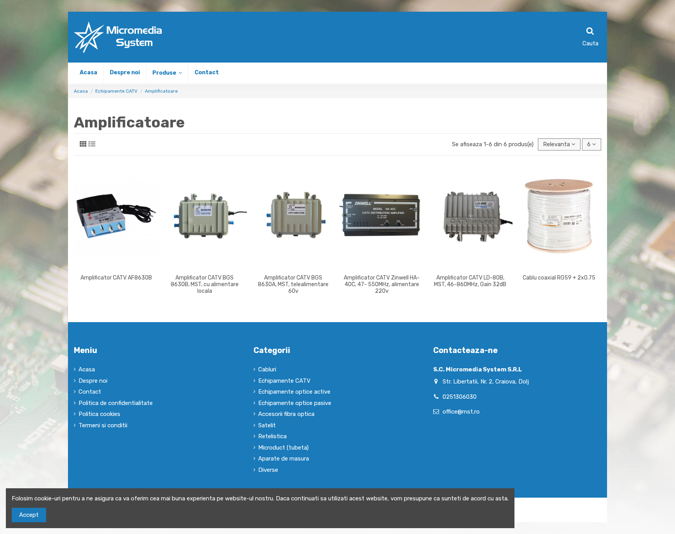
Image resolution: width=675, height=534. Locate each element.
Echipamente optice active (294, 391)
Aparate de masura (283, 458)
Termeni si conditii (103, 425)
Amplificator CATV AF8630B (116, 277)
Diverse (268, 469)
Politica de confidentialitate (116, 403)
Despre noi (93, 380)
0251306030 (460, 396)
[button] (167, 73)
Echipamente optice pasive (294, 403)
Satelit (267, 425)
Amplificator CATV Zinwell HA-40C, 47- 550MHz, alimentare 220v (382, 284)
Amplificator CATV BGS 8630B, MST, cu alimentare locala (205, 284)
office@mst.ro (461, 411)
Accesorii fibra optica (286, 414)
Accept (29, 514)
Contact (90, 391)
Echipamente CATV (284, 380)
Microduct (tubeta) (283, 447)
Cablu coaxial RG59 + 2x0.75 (559, 277)
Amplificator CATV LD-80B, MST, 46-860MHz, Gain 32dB (470, 281)
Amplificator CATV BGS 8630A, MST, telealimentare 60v (293, 284)
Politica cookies (99, 414)
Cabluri (267, 369)
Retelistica (272, 436)
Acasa (87, 369)
